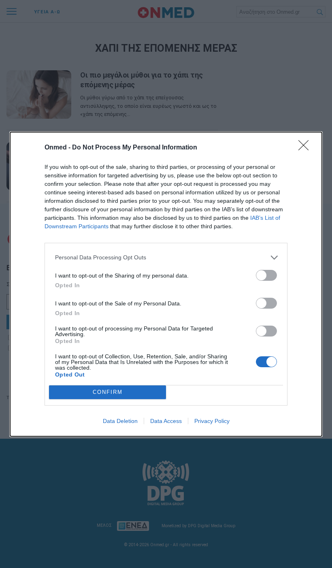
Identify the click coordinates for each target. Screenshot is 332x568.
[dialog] (166, 284)
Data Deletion (120, 421)
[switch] (266, 275)
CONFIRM (108, 392)
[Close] (306, 148)
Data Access (166, 421)
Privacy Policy (212, 421)
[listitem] (166, 257)
